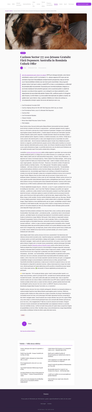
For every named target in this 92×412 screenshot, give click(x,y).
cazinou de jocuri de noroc (34, 152)
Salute (60, 4)
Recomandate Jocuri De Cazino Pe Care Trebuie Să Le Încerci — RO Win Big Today (58, 370)
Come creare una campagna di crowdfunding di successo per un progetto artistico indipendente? (31, 380)
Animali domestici (18, 4)
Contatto (49, 403)
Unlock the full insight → (84, 4)
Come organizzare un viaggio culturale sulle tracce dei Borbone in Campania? (59, 360)
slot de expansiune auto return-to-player (34, 75)
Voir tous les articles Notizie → (28, 331)
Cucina (38, 4)
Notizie (56, 4)
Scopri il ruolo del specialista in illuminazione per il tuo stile (59, 365)
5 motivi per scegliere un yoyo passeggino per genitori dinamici (59, 374)
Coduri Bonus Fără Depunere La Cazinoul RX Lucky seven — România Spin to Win (59, 349)
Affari (13, 4)
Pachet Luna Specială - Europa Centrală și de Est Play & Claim (31, 354)
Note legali (43, 403)
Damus (46, 394)
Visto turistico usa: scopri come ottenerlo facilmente (58, 379)
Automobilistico (27, 4)
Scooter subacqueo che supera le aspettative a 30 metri (31, 349)
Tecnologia (71, 4)
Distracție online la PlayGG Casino (41, 245)
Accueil (7, 10)
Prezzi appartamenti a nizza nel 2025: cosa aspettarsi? (31, 363)
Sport (65, 4)
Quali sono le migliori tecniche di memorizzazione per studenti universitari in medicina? (59, 355)
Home (8, 4)
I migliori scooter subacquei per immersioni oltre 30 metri (31, 358)
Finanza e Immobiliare (49, 4)
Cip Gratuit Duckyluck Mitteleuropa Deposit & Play (31, 368)
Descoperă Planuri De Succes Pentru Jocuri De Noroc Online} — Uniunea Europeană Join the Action (32, 374)
